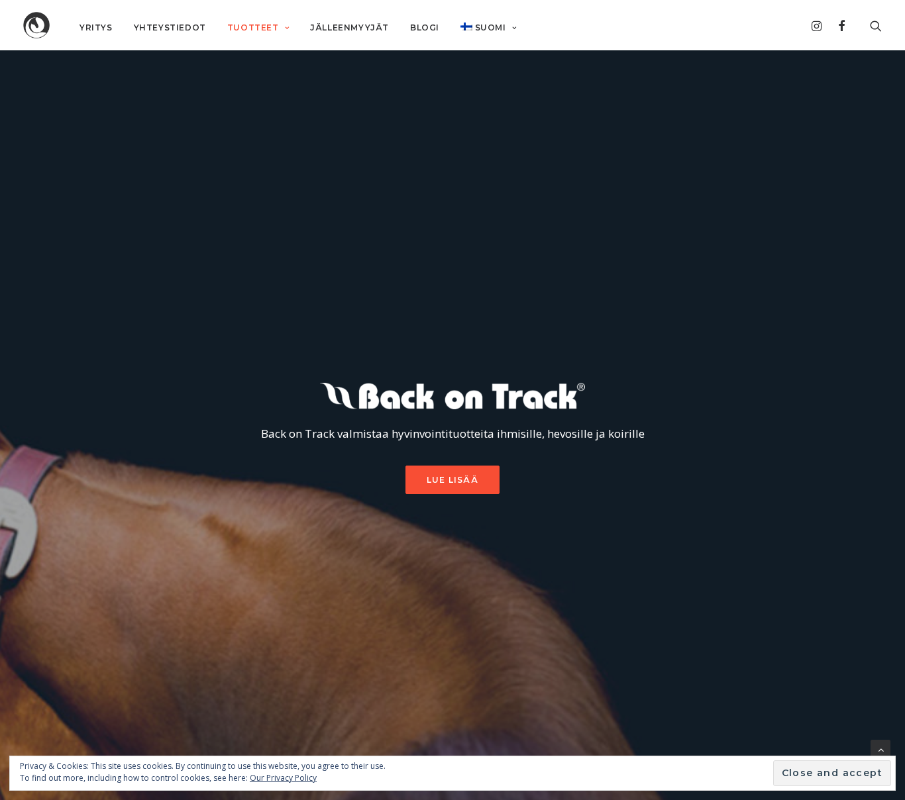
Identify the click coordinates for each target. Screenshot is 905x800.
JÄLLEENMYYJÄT (349, 27)
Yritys (96, 27)
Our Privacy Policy (283, 777)
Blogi (424, 27)
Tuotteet (253, 27)
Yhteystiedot (170, 27)
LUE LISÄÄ (452, 480)
